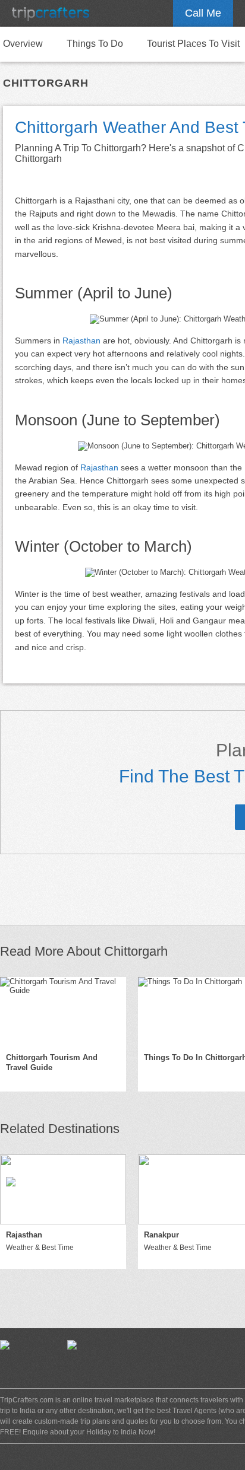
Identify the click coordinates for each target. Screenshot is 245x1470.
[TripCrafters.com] (50, 13)
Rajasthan (81, 340)
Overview (23, 44)
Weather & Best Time (40, 1247)
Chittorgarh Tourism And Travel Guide (52, 1062)
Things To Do (95, 44)
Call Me (203, 13)
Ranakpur (161, 1234)
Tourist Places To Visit (193, 44)
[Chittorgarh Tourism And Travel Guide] (63, 1012)
